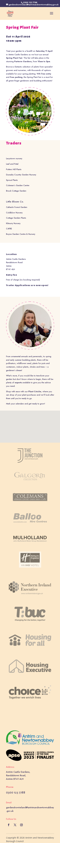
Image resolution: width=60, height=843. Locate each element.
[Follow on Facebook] (8, 824)
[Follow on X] (15, 824)
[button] (31, 423)
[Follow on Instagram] (21, 824)
